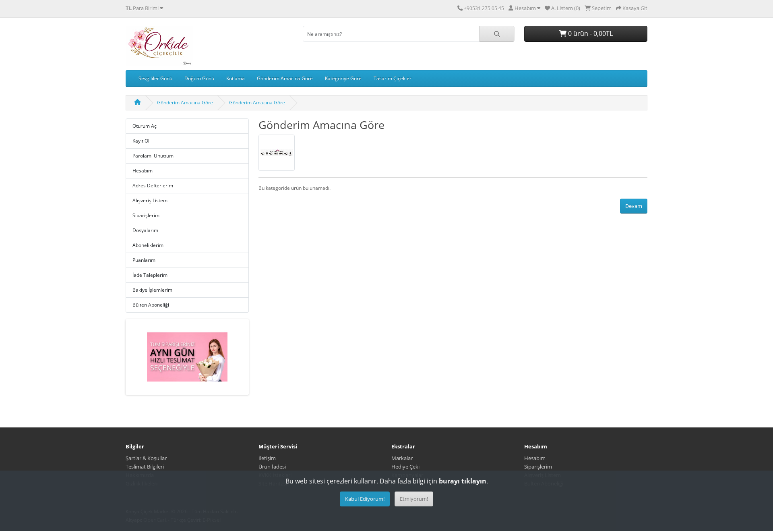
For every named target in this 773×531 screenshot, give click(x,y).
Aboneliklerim (147, 245)
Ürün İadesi (272, 466)
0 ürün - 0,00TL (589, 33)
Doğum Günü (199, 78)
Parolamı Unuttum (153, 155)
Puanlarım (143, 260)
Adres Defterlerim (152, 185)
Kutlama (235, 78)
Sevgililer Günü (155, 78)
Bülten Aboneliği (150, 304)
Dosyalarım (145, 230)
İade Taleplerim (149, 275)
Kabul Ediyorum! (364, 498)
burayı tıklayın (462, 481)
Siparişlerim (145, 215)
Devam (633, 205)
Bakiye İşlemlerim (152, 289)
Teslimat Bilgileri (145, 466)
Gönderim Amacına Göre (285, 78)
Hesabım (142, 170)
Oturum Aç (144, 125)
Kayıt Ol (140, 140)
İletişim (267, 458)
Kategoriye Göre (343, 78)
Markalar (402, 458)
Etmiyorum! (414, 498)
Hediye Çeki (405, 466)
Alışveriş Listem (149, 200)
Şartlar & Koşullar (146, 458)
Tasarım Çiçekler (392, 78)
